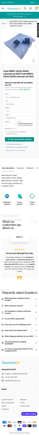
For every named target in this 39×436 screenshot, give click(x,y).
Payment (20, 168)
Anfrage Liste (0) (38, 30)
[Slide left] (4, 46)
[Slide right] (35, 46)
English (32, 2)
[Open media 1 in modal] (19, 46)
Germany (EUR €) (7, 2)
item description (8, 168)
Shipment (30, 168)
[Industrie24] (11, 364)
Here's (29, 269)
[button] (3, 8)
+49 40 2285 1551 (24, 89)
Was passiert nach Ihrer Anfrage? (15, 150)
